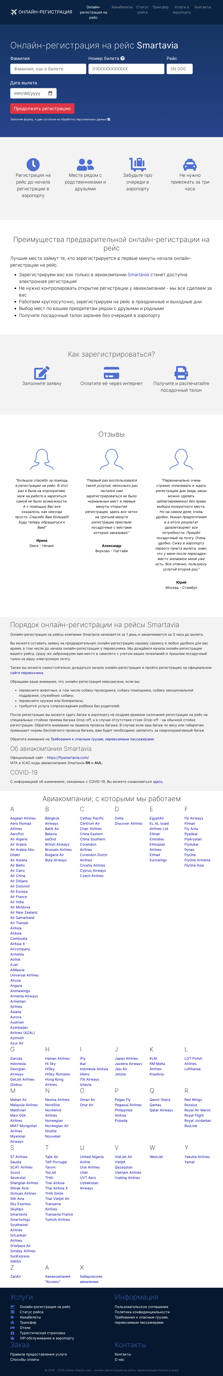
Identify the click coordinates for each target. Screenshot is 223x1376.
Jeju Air (121, 1069)
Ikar (83, 1063)
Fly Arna (191, 828)
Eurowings (158, 860)
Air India (17, 902)
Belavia (51, 834)
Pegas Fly (123, 1099)
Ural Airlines (90, 1167)
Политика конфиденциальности (142, 1312)
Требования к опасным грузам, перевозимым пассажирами (102, 739)
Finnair (189, 823)
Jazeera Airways (128, 1063)
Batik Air (52, 828)
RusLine (190, 1126)
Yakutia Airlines (197, 1157)
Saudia (15, 1162)
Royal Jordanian (197, 1120)
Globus (16, 1084)
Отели (25, 1327)
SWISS (15, 1261)
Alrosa (15, 980)
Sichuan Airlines (23, 1193)
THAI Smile (54, 1193)
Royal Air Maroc (197, 1110)
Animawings (20, 991)
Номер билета (103, 58)
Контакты (203, 7)
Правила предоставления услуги (38, 1354)
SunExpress (19, 1256)
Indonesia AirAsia (94, 1069)
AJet (14, 964)
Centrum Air (90, 823)
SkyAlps (16, 1209)
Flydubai (191, 844)
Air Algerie (18, 839)
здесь (158, 781)
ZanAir (15, 1276)
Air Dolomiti (20, 886)
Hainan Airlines (57, 1058)
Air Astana (18, 860)
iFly (83, 1058)
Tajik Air (51, 1157)
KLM (153, 1058)
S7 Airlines (18, 1157)
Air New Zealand (23, 912)
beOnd (50, 839)
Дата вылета (23, 82)
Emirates (157, 839)
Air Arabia (18, 844)
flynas (189, 849)
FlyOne (190, 855)
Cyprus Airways (93, 870)
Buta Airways (56, 860)
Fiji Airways (193, 818)
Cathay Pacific (92, 818)
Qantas (155, 1105)
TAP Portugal (56, 1162)
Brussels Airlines (58, 849)
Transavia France (59, 1214)
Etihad (155, 855)
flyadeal (191, 834)
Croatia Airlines (92, 865)
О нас (119, 1359)
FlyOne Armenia (197, 860)
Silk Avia (17, 1198)
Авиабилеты (122, 7)
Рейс (172, 58)
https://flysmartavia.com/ (68, 757)
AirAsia (16, 928)
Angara (16, 985)
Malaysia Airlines (24, 1105)
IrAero (85, 1074)
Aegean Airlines (23, 818)
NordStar (52, 1105)
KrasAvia (157, 1074)
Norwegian (54, 1120)
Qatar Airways (161, 1110)
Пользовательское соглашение (141, 1306)
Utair (84, 1172)
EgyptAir (157, 818)
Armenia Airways (24, 996)
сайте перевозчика (26, 673)
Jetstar (120, 1074)
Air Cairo (17, 870)
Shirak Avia (19, 1188)
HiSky (50, 1069)
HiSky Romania (57, 1074)
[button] (122, 58)
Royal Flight (194, 1115)
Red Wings (193, 1099)
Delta (119, 818)
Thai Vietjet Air (57, 1198)
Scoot (15, 1172)
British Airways (57, 844)
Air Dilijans (19, 881)
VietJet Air (123, 1157)
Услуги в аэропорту (182, 9)
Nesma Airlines (57, 1099)
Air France (18, 896)
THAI (49, 1177)
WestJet (156, 1157)
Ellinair (155, 834)
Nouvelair (53, 1136)
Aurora (15, 1017)
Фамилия (20, 58)
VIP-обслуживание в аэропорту (47, 1338)
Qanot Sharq (160, 1099)
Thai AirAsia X (56, 1188)
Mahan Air (18, 1099)
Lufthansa (192, 1069)
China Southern (92, 839)
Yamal (189, 1162)
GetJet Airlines (22, 1079)
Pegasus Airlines (128, 1105)
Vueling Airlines (127, 1177)
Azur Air (17, 1043)
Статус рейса (142, 9)
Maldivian (18, 1110)
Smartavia (138, 274)
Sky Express (20, 1204)
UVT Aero (88, 1177)
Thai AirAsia (54, 1183)
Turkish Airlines (57, 1219)
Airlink (15, 959)
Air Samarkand (22, 917)
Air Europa (19, 891)
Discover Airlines (128, 823)
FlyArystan (193, 839)
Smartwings (20, 1219)
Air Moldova (20, 907)
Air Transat (19, 923)
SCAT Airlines (21, 1167)
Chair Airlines (91, 828)
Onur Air (86, 1105)
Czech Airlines (91, 876)
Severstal (17, 1177)
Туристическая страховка (42, 1333)
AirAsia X (17, 944)
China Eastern (91, 834)
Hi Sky (50, 1063)
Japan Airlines (126, 1058)
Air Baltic (17, 865)
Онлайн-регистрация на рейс (93, 12)
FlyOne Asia (194, 865)
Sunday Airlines (22, 1251)
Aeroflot (17, 834)
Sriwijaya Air (20, 1245)
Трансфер (160, 7)
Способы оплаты (24, 1359)
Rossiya (190, 1105)
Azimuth (17, 1038)
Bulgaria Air (54, 855)
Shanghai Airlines (24, 1183)
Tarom (50, 1167)
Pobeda (121, 1120)
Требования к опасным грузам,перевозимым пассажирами (141, 1320)
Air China (17, 876)
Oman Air (87, 1099)
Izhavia (85, 1084)
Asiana (15, 1012)
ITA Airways (89, 1079)
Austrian (17, 1022)
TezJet (50, 1172)
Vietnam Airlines (128, 1172)
